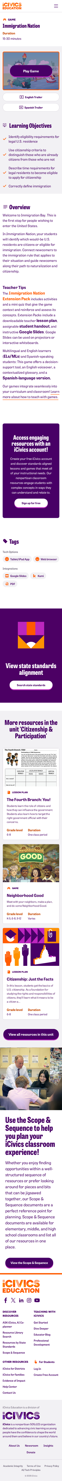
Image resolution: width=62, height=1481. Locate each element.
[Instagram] (29, 1300)
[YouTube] (37, 1300)
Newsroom (31, 1445)
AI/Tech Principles (31, 1469)
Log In (37, 1368)
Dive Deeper (41, 1328)
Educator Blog (42, 1334)
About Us (14, 1445)
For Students (47, 1362)
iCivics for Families (13, 1374)
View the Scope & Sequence (29, 1263)
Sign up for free (31, 503)
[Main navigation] (56, 6)
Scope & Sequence (14, 1352)
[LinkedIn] (21, 1300)
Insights (48, 1445)
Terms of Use (34, 1465)
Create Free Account (46, 1374)
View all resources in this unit (31, 1034)
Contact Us (9, 1392)
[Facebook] (5, 1300)
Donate (31, 1452)
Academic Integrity (13, 1465)
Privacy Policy (51, 1465)
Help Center (10, 1386)
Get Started (41, 1322)
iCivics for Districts (14, 1368)
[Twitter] (13, 1300)
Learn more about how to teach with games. (31, 394)
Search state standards (31, 685)
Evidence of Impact (14, 1380)
